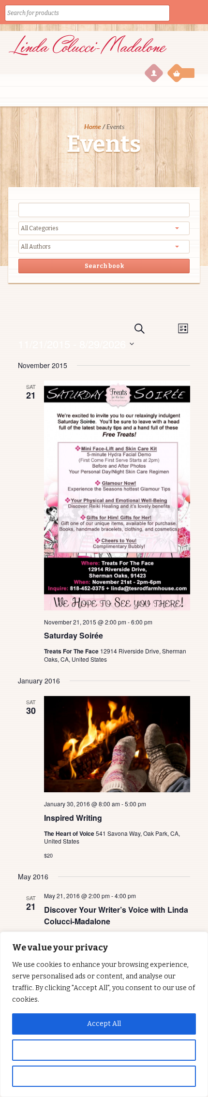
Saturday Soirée (73, 635)
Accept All (104, 1024)
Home (92, 126)
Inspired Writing (73, 817)
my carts (181, 72)
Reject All (104, 1076)
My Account (153, 72)
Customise (104, 1050)
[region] (104, 1014)
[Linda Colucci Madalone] (87, 56)
